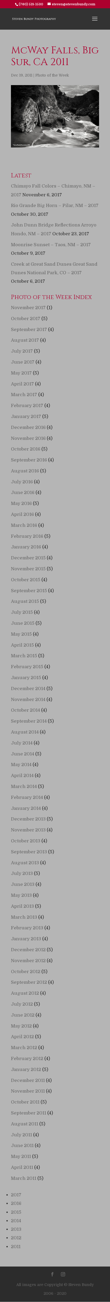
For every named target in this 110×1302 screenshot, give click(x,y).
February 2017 (27, 405)
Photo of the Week (52, 75)
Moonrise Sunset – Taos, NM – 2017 (51, 244)
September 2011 (28, 1113)
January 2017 (26, 416)
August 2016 (25, 470)
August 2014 (25, 732)
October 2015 (25, 579)
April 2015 (22, 645)
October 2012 (25, 971)
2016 (16, 1203)
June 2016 (22, 492)
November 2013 (28, 830)
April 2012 (22, 1036)
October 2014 (25, 710)
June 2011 (22, 1145)
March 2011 (23, 1178)
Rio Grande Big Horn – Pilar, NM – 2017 (55, 205)
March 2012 (24, 1047)
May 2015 (21, 634)
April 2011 (22, 1167)
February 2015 (27, 666)
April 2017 (22, 384)
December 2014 (28, 688)
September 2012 (29, 982)
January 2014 (26, 808)
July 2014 (22, 743)
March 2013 (24, 917)
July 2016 (22, 481)
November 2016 (28, 438)
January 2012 (26, 1069)
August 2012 (25, 993)
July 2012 (22, 1004)
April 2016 (22, 514)
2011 (16, 1246)
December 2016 (28, 427)
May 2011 (21, 1156)
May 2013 (21, 895)
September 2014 (29, 721)
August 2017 (25, 340)
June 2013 (22, 884)
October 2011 (25, 1102)
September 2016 (29, 460)
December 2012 (28, 949)
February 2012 (27, 1058)
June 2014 (22, 753)
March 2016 (24, 525)
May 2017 (21, 373)
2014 (16, 1220)
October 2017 (25, 318)
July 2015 (22, 612)
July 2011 (21, 1134)
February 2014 (27, 797)
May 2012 (21, 1026)
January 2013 (26, 938)
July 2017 (22, 351)
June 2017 (22, 362)
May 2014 (21, 764)
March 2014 (24, 786)
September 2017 (29, 329)
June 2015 (22, 623)
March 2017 (24, 394)
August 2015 (25, 601)
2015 (16, 1212)
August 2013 (25, 862)
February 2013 (27, 927)
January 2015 (26, 677)
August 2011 (24, 1123)
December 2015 (28, 557)
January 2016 (26, 547)
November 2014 (28, 699)
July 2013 (22, 873)
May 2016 (21, 503)
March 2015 (24, 655)
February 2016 (27, 536)
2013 (16, 1229)
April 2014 (22, 775)
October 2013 (25, 840)
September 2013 (29, 851)
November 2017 (28, 307)
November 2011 (28, 1091)
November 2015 (28, 568)
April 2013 (22, 906)
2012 (16, 1237)
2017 (16, 1194)
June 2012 (22, 1015)
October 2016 (25, 449)
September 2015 (29, 590)
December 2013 (28, 819)
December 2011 (28, 1080)
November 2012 (28, 960)
